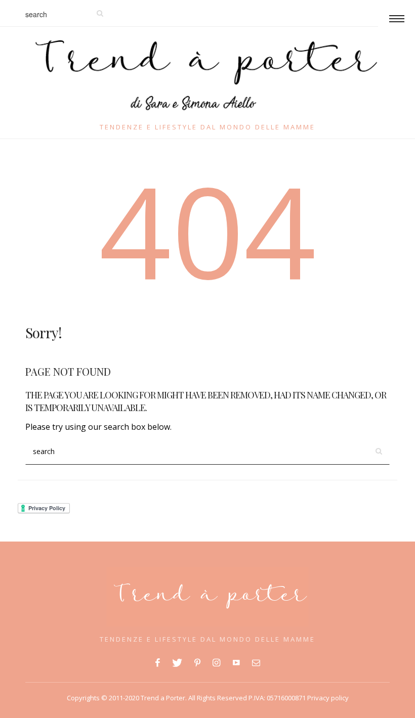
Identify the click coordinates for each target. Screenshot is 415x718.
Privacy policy (327, 697)
